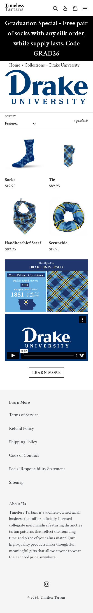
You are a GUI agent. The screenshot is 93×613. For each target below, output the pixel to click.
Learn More (46, 372)
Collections (35, 65)
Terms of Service (23, 415)
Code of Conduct (24, 455)
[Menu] (85, 7)
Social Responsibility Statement (37, 469)
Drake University (64, 65)
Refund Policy (21, 428)
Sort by (10, 116)
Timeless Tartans (52, 597)
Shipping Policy (23, 442)
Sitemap (16, 482)
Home (14, 65)
